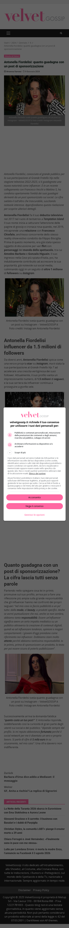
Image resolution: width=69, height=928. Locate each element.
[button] (35, 452)
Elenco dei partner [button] (37, 473)
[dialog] (35, 464)
